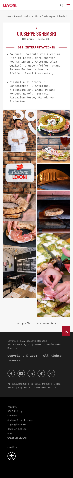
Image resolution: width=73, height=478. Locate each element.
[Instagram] (51, 373)
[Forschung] (61, 5)
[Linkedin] (31, 373)
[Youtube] (21, 373)
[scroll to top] (66, 331)
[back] (36, 28)
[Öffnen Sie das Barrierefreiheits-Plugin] (11, 456)
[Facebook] (11, 373)
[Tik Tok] (41, 373)
